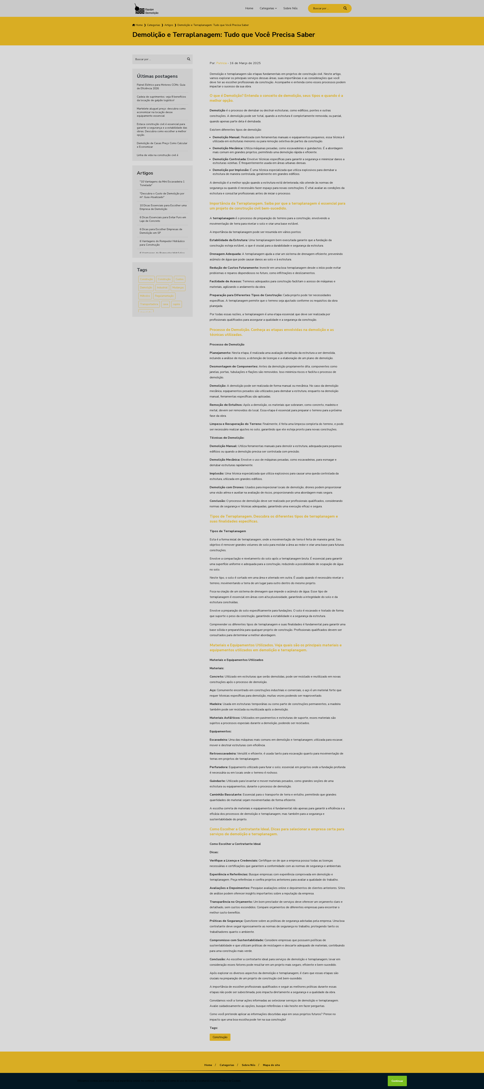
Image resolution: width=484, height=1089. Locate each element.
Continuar (397, 1081)
